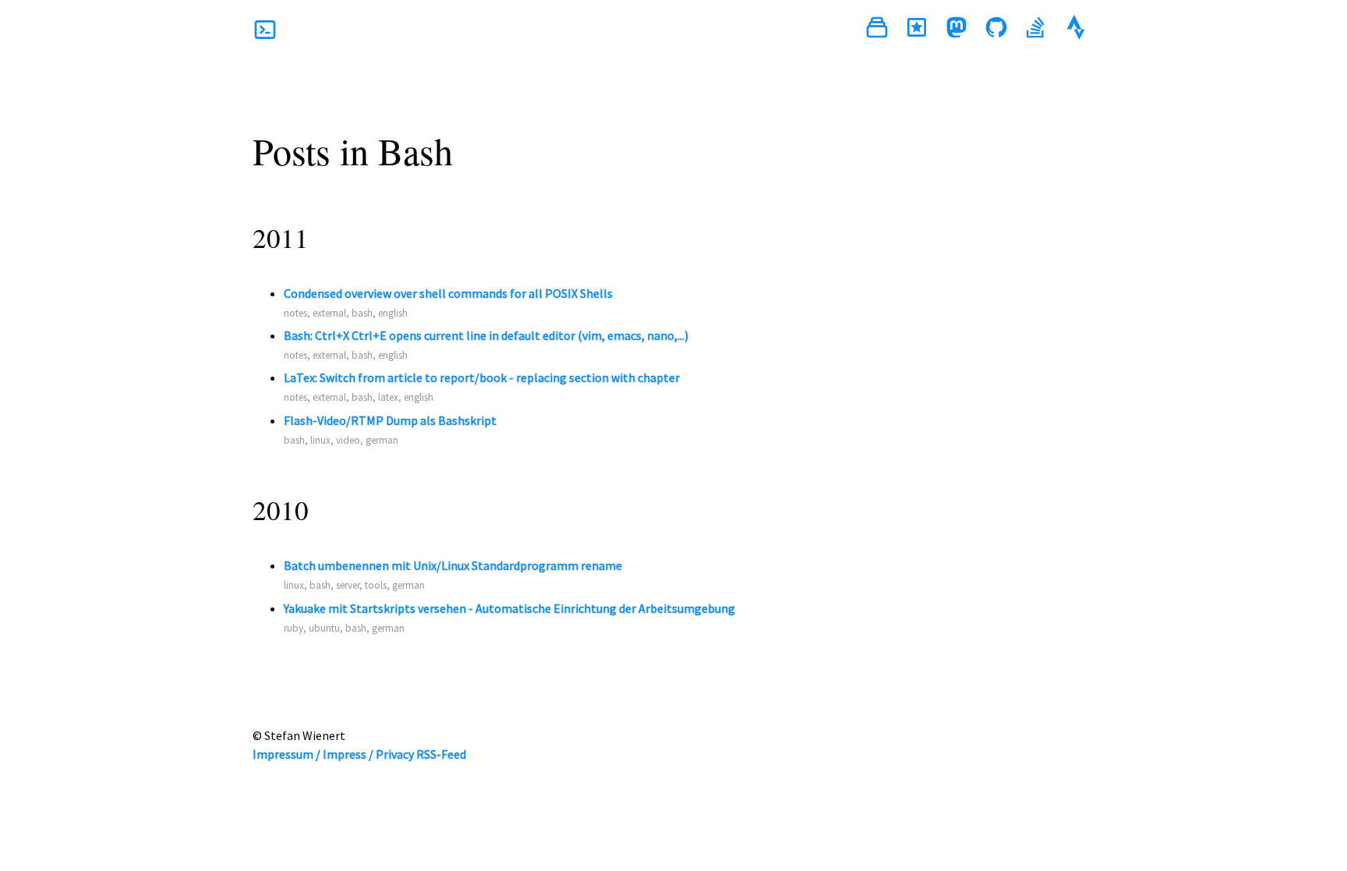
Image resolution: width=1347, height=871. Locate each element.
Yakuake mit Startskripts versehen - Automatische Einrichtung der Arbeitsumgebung (509, 608)
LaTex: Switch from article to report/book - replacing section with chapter (482, 377)
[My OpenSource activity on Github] (996, 29)
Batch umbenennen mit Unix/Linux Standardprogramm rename (453, 565)
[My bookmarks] (916, 29)
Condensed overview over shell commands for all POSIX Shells (448, 293)
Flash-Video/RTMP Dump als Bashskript (390, 420)
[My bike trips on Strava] (1075, 29)
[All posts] (876, 29)
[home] (265, 29)
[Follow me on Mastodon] (956, 29)
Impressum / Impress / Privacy (333, 754)
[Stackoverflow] (1036, 29)
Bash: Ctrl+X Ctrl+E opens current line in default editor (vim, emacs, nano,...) (486, 335)
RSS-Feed (441, 754)
